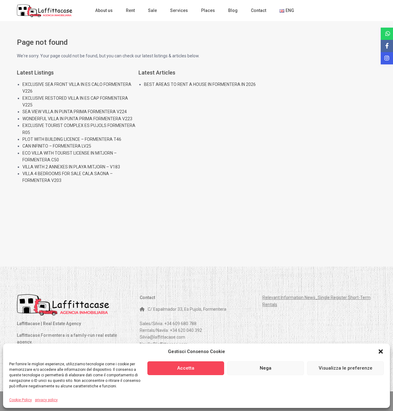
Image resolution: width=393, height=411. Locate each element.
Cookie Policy (20, 400)
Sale (152, 10)
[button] (381, 351)
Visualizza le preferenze (345, 368)
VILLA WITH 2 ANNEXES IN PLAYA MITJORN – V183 (71, 166)
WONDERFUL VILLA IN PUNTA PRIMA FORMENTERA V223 (77, 118)
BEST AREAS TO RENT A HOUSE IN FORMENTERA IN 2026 (200, 84)
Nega (265, 368)
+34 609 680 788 (180, 323)
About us (104, 10)
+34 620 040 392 (186, 330)
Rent (130, 10)
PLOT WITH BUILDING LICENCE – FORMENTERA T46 (71, 139)
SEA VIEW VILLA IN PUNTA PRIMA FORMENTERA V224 (74, 111)
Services (179, 10)
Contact (258, 10)
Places (208, 10)
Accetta (185, 368)
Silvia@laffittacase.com (162, 337)
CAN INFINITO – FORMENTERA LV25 (56, 146)
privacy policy (46, 400)
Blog (233, 10)
